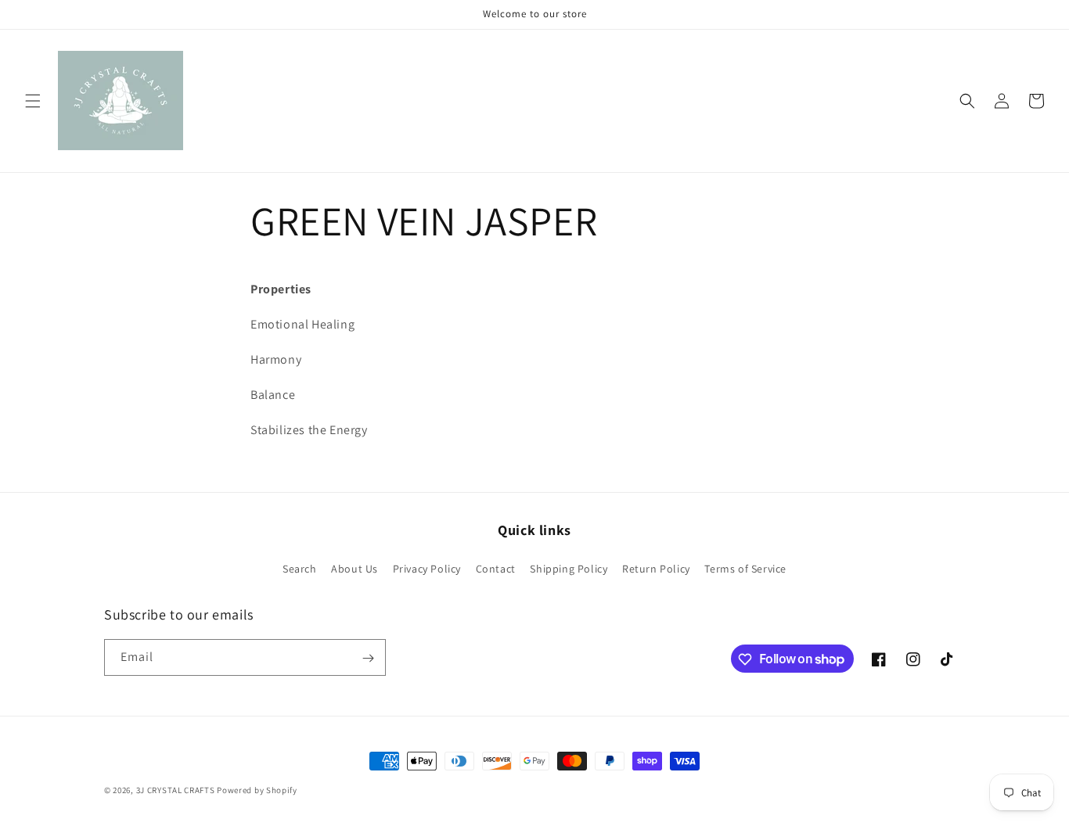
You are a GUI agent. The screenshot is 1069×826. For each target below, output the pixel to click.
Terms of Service (745, 568)
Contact (496, 568)
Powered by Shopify (257, 790)
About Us (354, 568)
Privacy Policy (427, 568)
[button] (33, 101)
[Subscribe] (368, 658)
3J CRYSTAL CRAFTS (175, 790)
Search (300, 568)
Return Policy (656, 568)
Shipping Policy (568, 568)
